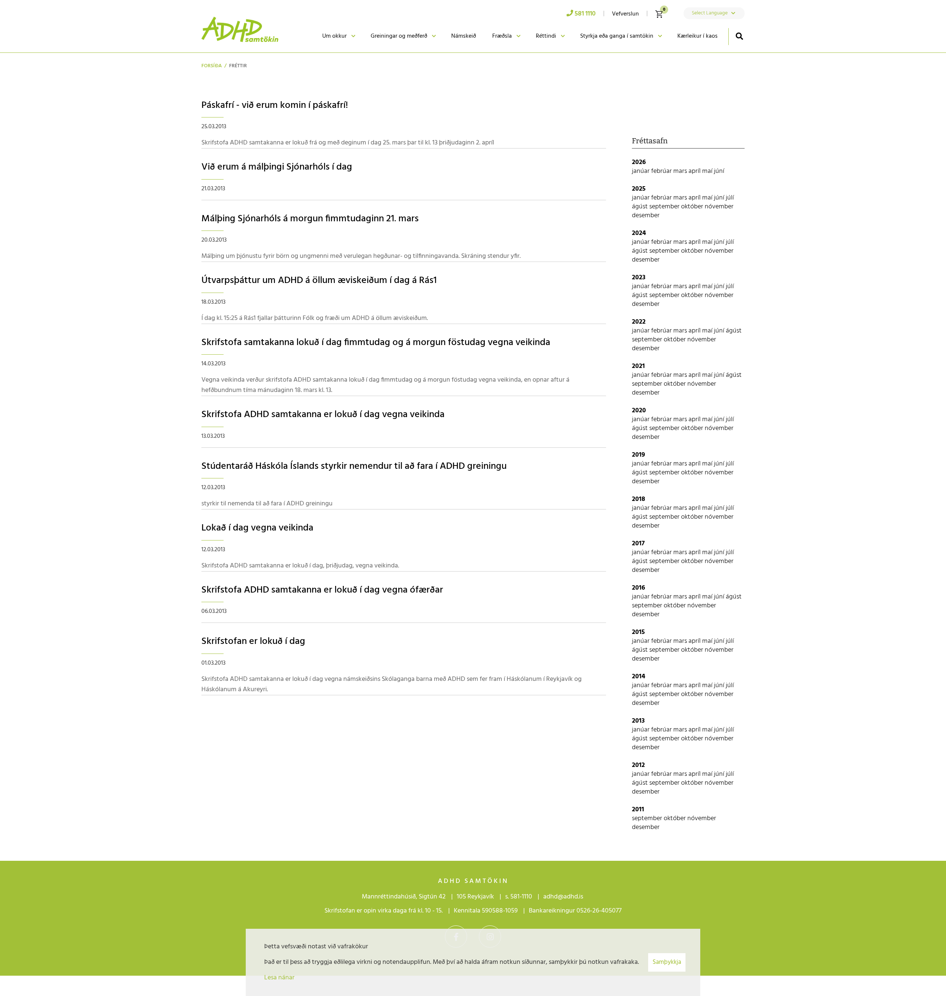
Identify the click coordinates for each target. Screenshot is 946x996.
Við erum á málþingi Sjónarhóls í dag (276, 167)
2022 (639, 322)
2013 (638, 721)
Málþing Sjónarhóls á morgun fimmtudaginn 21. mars (310, 218)
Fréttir (238, 66)
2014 (638, 676)
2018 (638, 499)
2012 (638, 765)
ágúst (640, 206)
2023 (639, 277)
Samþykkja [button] (667, 962)
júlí (730, 197)
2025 (639, 189)
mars (680, 171)
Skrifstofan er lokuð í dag (253, 641)
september (665, 206)
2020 (639, 410)
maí (708, 171)
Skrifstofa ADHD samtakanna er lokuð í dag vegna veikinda (323, 414)
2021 (638, 366)
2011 (638, 809)
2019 (638, 455)
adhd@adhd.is (564, 896)
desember (646, 215)
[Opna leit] (739, 36)
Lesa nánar (279, 977)
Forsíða (211, 66)
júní (719, 171)
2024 (639, 233)
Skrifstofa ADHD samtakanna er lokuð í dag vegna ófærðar (322, 590)
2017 (638, 543)
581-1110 (521, 896)
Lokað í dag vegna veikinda (257, 528)
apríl (695, 171)
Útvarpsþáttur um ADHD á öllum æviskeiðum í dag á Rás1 (319, 280)
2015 (638, 632)
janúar (641, 171)
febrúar (662, 171)
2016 (638, 588)
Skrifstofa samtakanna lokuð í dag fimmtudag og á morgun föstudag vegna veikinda (375, 342)
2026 (639, 162)
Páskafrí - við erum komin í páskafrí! (274, 105)
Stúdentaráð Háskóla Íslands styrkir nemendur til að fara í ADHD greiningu (354, 466)
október (693, 206)
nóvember (719, 206)
